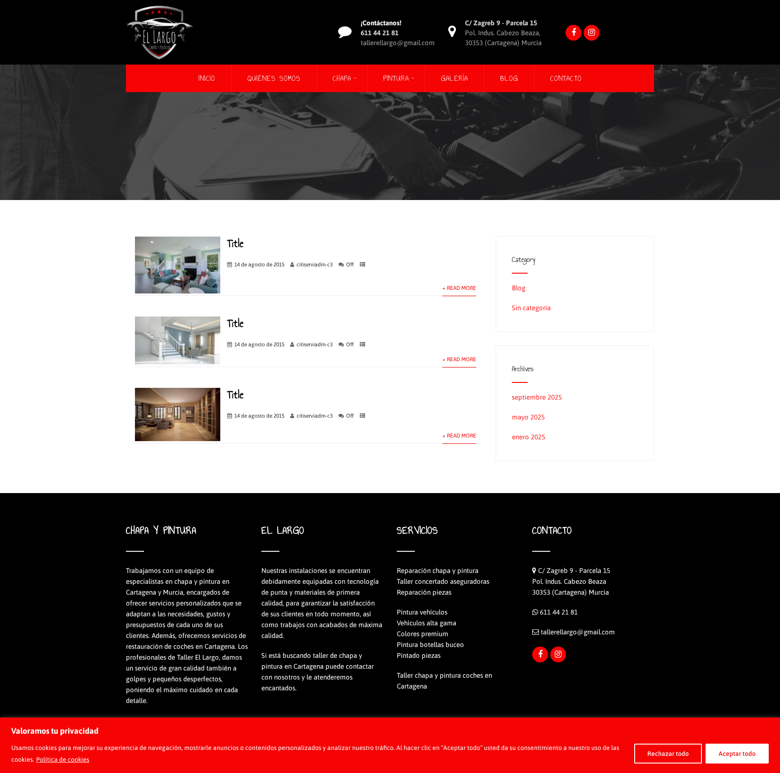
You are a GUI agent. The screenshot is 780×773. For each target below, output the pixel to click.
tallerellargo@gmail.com (578, 632)
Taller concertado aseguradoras (443, 581)
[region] (390, 745)
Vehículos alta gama (426, 623)
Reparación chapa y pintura (437, 570)
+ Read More (459, 288)
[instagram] (591, 33)
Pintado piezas (419, 655)
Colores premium (422, 634)
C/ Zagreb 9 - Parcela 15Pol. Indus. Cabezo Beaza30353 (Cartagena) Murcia (571, 581)
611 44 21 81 (559, 612)
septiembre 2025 (537, 397)
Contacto (566, 78)
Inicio (207, 78)
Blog (509, 78)
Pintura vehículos (422, 612)
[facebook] (573, 33)
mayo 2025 (528, 417)
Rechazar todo (668, 753)
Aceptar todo (737, 753)
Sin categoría (531, 308)
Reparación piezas (424, 592)
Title (235, 243)
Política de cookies (62, 759)
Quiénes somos (274, 78)
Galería (454, 78)
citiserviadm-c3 (315, 264)
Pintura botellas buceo (430, 644)
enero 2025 (528, 437)
